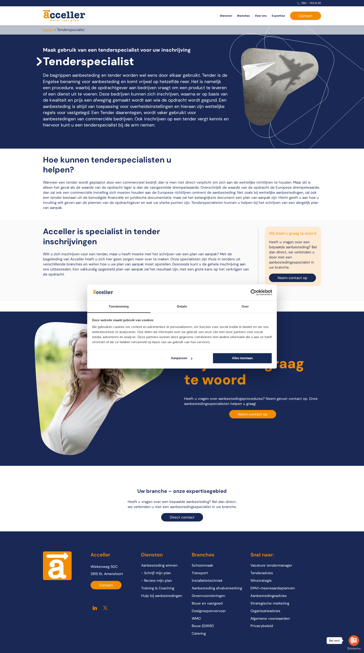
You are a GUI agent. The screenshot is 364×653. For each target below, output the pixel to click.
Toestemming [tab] (119, 306)
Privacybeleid (261, 625)
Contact (305, 15)
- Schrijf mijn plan (156, 573)
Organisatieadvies (265, 611)
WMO (196, 618)
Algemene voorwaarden (270, 618)
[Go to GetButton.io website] (354, 648)
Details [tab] (182, 306)
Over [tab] (245, 306)
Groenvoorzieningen (208, 595)
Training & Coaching (157, 588)
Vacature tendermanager (271, 565)
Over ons (261, 15)
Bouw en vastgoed (207, 603)
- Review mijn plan (156, 580)
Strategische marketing (269, 603)
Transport (200, 573)
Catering (199, 633)
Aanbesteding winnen (159, 565)
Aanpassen (179, 358)
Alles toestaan (242, 358)
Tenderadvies (261, 573)
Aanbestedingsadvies (268, 595)
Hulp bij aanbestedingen (161, 595)
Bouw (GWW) (203, 625)
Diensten (226, 15)
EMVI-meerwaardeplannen (272, 588)
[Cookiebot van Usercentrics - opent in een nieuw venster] (253, 292)
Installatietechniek (207, 580)
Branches (243, 15)
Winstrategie (261, 580)
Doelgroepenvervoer (209, 611)
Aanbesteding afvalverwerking (217, 588)
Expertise (278, 15)
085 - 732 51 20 (311, 3)
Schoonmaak (202, 565)
